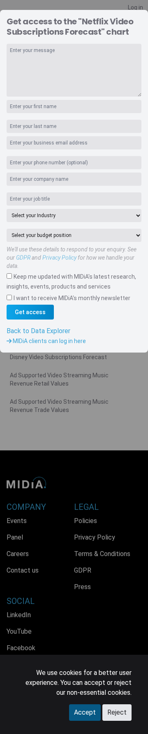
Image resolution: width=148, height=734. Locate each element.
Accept (85, 712)
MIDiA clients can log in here (49, 341)
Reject (117, 712)
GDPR (23, 257)
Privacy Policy (59, 257)
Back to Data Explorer (38, 331)
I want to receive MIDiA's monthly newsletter (72, 298)
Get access (30, 312)
